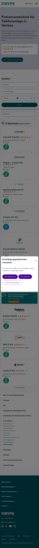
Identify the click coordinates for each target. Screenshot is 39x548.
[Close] (35, 261)
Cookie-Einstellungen (11, 283)
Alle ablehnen (25, 277)
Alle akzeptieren (10, 277)
